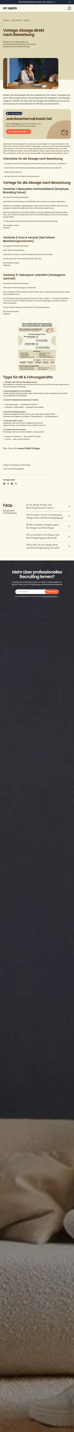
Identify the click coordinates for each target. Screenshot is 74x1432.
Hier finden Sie (21, 448)
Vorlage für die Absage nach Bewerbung (16, 465)
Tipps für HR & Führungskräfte (13, 469)
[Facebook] (12, 483)
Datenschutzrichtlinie (50, 596)
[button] (69, 2)
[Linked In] (4, 483)
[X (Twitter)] (8, 483)
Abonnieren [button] (51, 591)
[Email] (16, 483)
